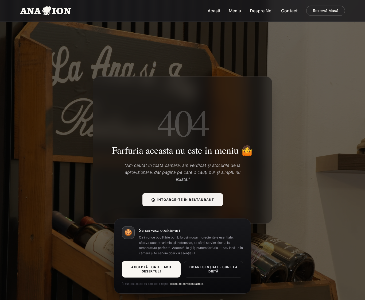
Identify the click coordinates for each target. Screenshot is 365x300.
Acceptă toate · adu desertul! (151, 269)
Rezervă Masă (325, 10)
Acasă (214, 10)
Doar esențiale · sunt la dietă (213, 269)
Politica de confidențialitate (186, 283)
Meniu (235, 10)
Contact (289, 10)
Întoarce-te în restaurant (185, 200)
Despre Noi (261, 10)
